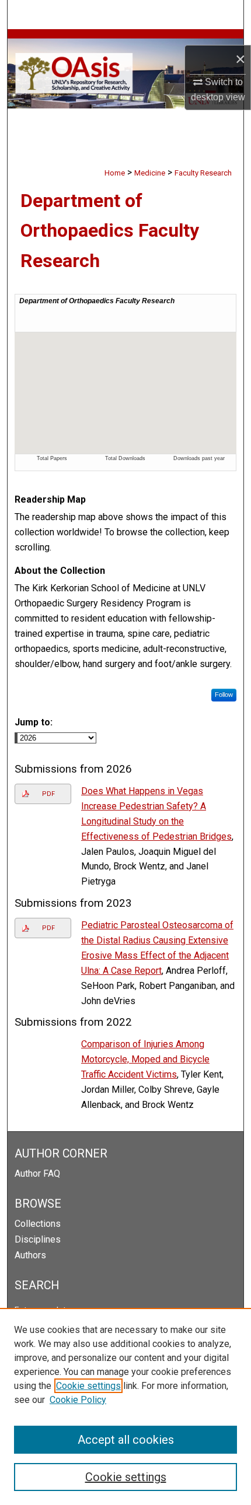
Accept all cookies (126, 1440)
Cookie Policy (78, 1399)
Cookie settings (88, 1385)
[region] (125, 1406)
